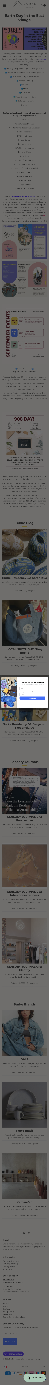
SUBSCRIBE (32, 698)
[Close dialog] (45, 679)
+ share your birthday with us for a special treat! (31, 691)
